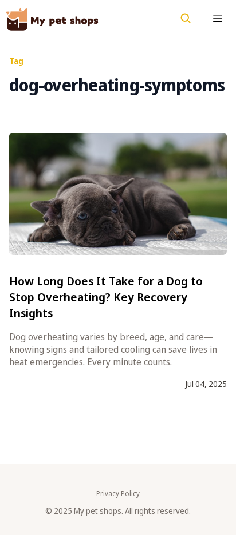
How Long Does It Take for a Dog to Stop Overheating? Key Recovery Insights (106, 297)
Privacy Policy (118, 493)
